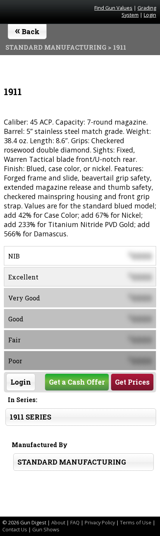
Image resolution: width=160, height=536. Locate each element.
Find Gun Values (113, 7)
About (58, 522)
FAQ (75, 522)
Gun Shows (45, 529)
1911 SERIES (30, 417)
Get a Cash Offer (77, 382)
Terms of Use (135, 522)
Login (150, 14)
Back (27, 30)
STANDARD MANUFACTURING (71, 462)
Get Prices (132, 382)
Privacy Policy (100, 522)
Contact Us (14, 529)
